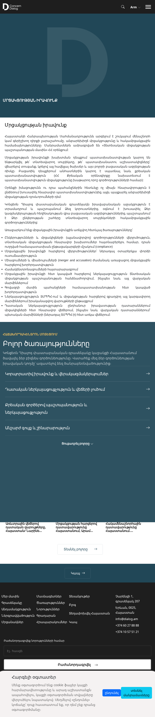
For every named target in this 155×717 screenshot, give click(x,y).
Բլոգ (72, 605)
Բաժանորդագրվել (76, 664)
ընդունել (112, 693)
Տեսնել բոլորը (76, 549)
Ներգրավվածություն (18, 615)
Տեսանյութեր (79, 596)
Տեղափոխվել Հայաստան (89, 613)
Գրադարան (46, 615)
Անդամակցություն (16, 609)
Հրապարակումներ (51, 622)
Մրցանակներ (12, 622)
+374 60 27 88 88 (127, 625)
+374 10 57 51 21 (127, 632)
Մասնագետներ (48, 596)
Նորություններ (48, 609)
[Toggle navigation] (149, 6)
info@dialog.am (126, 619)
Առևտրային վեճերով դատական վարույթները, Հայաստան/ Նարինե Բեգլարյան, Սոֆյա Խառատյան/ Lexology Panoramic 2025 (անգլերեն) (27, 527)
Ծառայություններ (50, 603)
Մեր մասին (10, 596)
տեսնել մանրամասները (136, 692)
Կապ (75, 573)
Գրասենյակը (12, 603)
